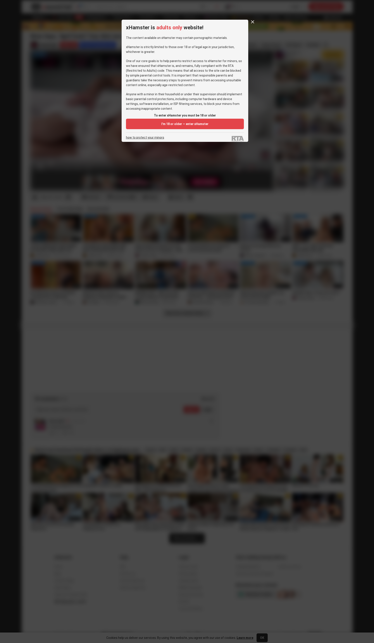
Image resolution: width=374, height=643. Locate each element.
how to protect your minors (145, 137)
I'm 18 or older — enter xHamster (185, 124)
